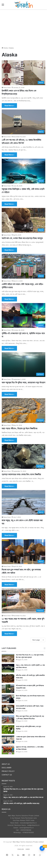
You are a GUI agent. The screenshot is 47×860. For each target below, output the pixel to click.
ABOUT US (6, 764)
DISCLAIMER (6, 768)
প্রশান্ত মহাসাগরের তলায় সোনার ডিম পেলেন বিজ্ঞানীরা (21, 474)
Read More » (9, 105)
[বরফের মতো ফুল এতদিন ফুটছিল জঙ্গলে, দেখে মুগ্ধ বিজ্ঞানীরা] (8, 729)
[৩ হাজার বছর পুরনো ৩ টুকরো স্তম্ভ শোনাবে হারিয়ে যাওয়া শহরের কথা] (8, 739)
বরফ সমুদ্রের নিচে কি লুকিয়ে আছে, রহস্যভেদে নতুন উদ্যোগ (23, 382)
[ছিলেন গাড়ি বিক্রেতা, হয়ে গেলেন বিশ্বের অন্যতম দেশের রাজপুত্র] (8, 699)
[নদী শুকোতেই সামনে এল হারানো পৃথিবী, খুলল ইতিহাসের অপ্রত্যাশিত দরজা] (8, 688)
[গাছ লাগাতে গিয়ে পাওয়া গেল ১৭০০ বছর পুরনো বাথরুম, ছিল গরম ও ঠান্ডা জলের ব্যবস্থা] (8, 658)
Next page (36, 640)
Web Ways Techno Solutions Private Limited (28, 842)
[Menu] (3, 5)
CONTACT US (7, 775)
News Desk (7, 87)
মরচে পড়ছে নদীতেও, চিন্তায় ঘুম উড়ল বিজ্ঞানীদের (19, 428)
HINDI (28, 849)
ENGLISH (21, 849)
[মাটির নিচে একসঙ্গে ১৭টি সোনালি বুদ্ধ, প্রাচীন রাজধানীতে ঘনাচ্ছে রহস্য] (8, 678)
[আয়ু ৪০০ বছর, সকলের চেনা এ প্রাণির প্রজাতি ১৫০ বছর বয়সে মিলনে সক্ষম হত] (8, 668)
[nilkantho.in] (23, 5)
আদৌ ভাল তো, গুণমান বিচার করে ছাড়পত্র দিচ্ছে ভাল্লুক (22, 238)
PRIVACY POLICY (8, 771)
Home (5, 48)
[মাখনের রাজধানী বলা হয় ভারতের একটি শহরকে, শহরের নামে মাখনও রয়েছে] (8, 709)
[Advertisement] (23, 28)
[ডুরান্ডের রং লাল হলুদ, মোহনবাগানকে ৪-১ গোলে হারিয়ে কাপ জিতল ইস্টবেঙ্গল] (8, 750)
